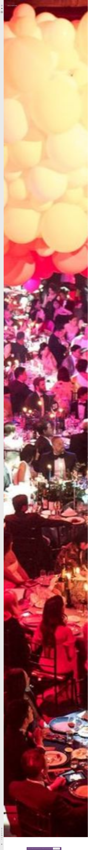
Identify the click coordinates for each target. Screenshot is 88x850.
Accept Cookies (56, 848)
